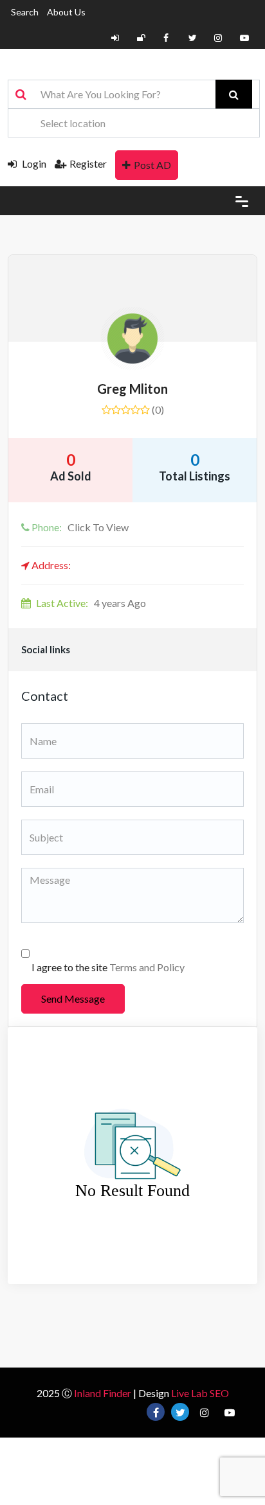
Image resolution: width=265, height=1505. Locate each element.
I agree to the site (108, 967)
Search (25, 11)
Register (88, 163)
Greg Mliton (132, 388)
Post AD (152, 165)
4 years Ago (91, 603)
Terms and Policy (147, 967)
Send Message (73, 998)
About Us (66, 11)
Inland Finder (102, 1393)
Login (33, 163)
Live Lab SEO (200, 1393)
